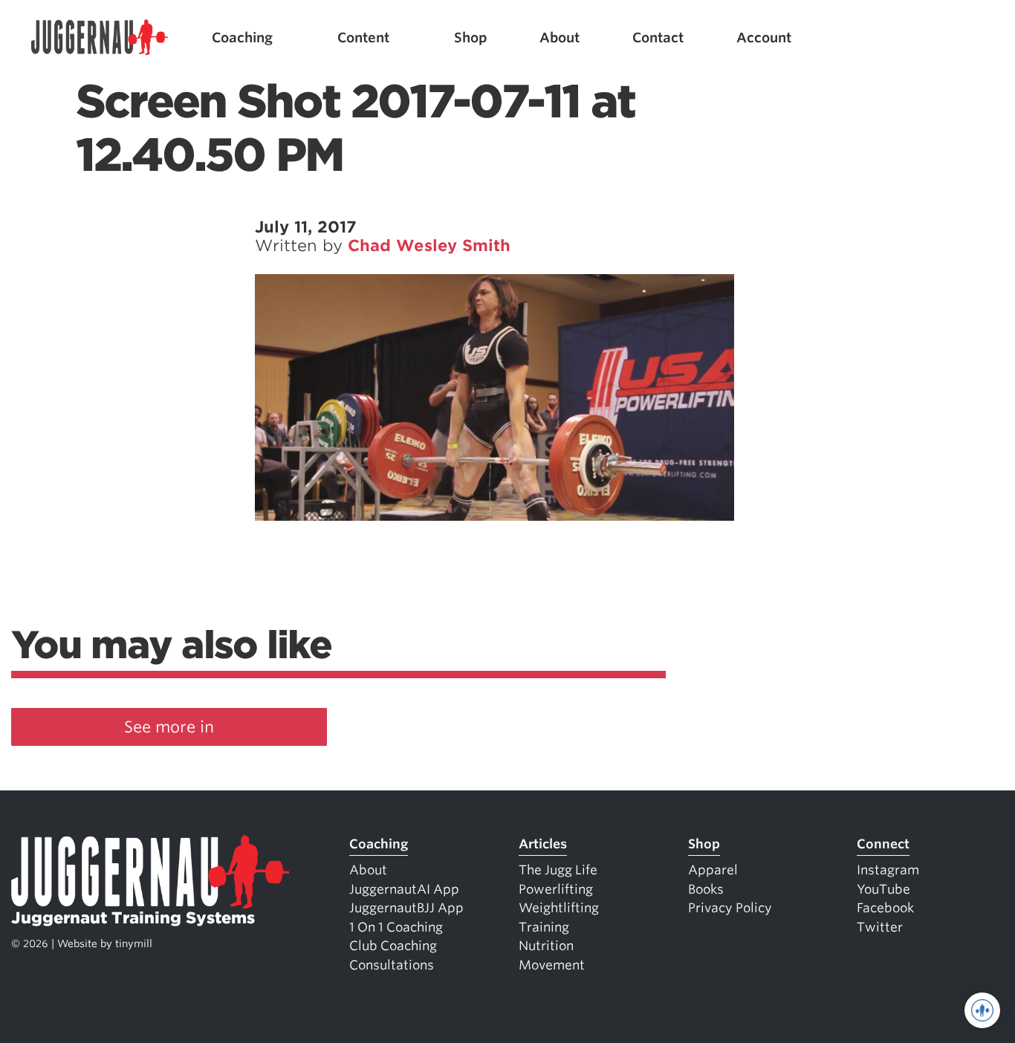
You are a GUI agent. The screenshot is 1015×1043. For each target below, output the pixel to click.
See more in (169, 727)
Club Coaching (393, 945)
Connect (883, 843)
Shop (470, 37)
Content (363, 37)
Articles (543, 843)
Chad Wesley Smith (429, 245)
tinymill (133, 943)
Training (544, 927)
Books (706, 889)
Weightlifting (559, 907)
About (559, 37)
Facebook (885, 907)
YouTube (883, 889)
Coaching (242, 37)
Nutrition (546, 945)
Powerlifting (556, 889)
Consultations (391, 965)
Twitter (880, 927)
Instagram (888, 869)
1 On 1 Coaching (396, 927)
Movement (552, 965)
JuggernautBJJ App (406, 907)
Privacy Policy (730, 907)
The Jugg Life (558, 869)
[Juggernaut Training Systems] (99, 37)
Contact (658, 37)
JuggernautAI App (404, 889)
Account (763, 37)
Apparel (713, 869)
